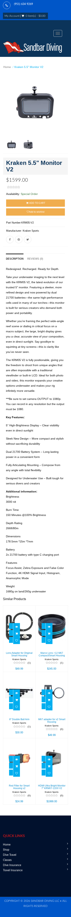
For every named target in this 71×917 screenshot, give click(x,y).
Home (7, 67)
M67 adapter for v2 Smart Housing (51, 720)
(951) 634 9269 (23, 4)
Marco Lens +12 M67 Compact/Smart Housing (52, 654)
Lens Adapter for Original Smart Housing (19, 654)
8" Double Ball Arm (19, 719)
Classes (7, 860)
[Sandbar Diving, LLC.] (32, 47)
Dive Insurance (12, 865)
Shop (6, 849)
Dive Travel (9, 855)
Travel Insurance (12, 870)
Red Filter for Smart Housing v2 (19, 787)
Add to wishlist (36, 211)
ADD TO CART (37, 203)
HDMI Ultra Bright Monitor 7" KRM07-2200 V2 (51, 787)
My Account (12, 16)
